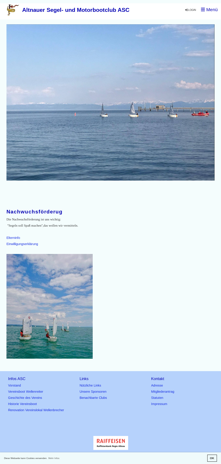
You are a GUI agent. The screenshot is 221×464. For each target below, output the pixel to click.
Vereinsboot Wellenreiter (25, 391)
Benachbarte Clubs (93, 397)
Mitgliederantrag (162, 391)
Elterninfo (13, 238)
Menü (211, 9)
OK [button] (212, 458)
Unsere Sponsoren (93, 391)
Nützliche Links (90, 385)
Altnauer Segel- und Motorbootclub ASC (75, 10)
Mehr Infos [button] (53, 458)
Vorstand (14, 385)
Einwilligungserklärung (22, 244)
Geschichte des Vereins (25, 397)
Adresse (157, 385)
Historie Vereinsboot (22, 404)
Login (192, 10)
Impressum (159, 404)
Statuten (157, 397)
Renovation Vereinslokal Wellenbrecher (36, 410)
